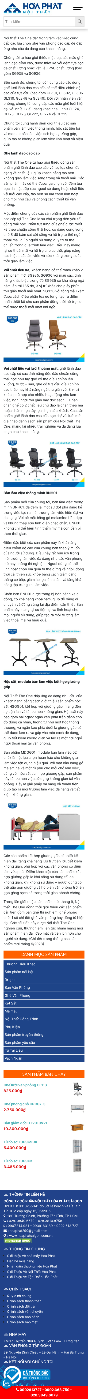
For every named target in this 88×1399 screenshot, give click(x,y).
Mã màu (11, 1011)
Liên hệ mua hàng (20, 1261)
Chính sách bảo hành (23, 1317)
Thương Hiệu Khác (20, 964)
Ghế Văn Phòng (17, 995)
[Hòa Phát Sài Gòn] (33, 8)
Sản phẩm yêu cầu (20, 1042)
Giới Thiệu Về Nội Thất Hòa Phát (31, 1272)
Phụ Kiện (12, 1027)
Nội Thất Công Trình (21, 1019)
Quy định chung (19, 1296)
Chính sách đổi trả (21, 1306)
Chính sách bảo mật (22, 1322)
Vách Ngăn (13, 1058)
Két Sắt (10, 1003)
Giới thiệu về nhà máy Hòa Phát (31, 1256)
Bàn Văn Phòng (17, 987)
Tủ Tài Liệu (14, 1050)
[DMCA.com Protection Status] (18, 1240)
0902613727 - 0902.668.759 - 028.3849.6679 (45, 1392)
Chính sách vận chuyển (25, 1311)
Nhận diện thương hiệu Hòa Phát (32, 1266)
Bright (10, 980)
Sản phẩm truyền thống (24, 1034)
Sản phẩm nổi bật (19, 972)
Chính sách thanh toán (24, 1301)
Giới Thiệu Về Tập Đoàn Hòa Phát (32, 1277)
